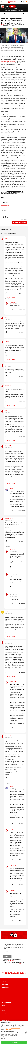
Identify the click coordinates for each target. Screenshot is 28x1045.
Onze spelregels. (5, 205)
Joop (6, 6)
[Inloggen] (23, 2)
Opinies (13, 13)
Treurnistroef (13, 573)
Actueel (8, 13)
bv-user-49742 (9, 518)
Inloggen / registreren (19, 222)
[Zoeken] (19, 2)
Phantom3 (7, 365)
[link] (14, 191)
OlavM (11, 829)
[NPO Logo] (26, 2)
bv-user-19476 (13, 681)
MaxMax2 (12, 549)
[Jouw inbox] (21, 2)
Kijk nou (24, 13)
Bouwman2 (8, 735)
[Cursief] (5, 217)
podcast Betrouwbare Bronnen (8, 61)
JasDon (11, 488)
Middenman (8, 410)
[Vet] (3, 217)
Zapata (7, 341)
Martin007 (8, 445)
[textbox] (14, 211)
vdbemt (7, 642)
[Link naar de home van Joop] (2, 6)
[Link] (10, 217)
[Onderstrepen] (8, 217)
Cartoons (18, 13)
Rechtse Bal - (8, 385)
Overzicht (3, 13)
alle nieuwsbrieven (12, 960)
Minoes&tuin (8, 238)
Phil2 (6, 317)
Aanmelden (7, 956)
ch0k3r (7, 611)
